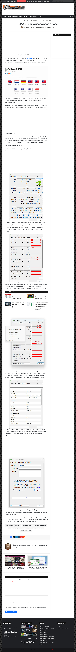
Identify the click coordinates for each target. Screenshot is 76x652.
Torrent (53, 642)
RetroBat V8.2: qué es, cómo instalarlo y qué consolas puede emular (43, 1)
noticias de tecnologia (15, 528)
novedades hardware (26, 530)
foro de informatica (47, 626)
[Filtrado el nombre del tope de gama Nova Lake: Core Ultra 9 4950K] (8, 304)
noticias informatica (38, 528)
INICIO (5, 16)
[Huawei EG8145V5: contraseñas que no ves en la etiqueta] (23, 626)
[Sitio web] (13, 549)
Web (28, 602)
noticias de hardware (28, 525)
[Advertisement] (50, 8)
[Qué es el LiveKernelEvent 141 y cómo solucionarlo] (29, 634)
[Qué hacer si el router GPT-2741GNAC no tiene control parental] (34, 630)
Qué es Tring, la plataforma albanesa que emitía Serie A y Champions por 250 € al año (40, 296)
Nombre (7, 597)
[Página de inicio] (14, 7)
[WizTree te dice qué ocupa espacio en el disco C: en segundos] (23, 634)
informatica (52, 628)
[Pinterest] (21, 537)
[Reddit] (24, 537)
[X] (14, 537)
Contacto (60, 626)
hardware (18, 525)
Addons (41, 626)
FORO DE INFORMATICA (13, 16)
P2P (49, 642)
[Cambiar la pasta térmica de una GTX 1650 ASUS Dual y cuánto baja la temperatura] (29, 631)
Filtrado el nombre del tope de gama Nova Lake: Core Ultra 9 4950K (18, 304)
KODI (40, 16)
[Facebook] (11, 537)
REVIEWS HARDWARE (23, 16)
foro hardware (9, 525)
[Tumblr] (19, 537)
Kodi (40, 630)
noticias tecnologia (51, 638)
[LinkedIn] (16, 537)
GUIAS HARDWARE (33, 16)
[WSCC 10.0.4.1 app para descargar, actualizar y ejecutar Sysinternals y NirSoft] (8, 296)
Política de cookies (63, 628)
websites (41, 644)
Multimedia (44, 630)
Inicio (26, 20)
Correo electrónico (10, 602)
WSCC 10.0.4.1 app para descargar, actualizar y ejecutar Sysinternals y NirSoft (18, 296)
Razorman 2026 (55, 649)
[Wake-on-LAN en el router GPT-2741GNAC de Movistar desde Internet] (34, 626)
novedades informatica (43, 642)
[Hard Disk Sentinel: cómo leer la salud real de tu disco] (34, 634)
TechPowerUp (29, 58)
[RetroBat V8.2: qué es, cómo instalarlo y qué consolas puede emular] (29, 626)
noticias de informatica (41, 525)
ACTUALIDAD (31, 20)
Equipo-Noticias (26, 27)
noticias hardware (27, 528)
